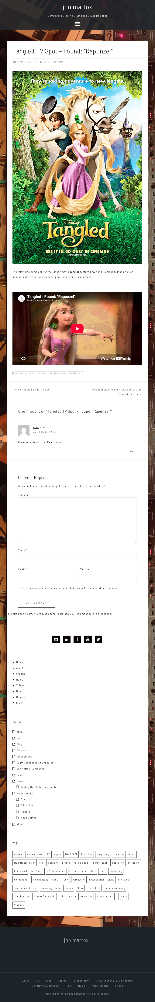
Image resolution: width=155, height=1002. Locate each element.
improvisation (100, 862)
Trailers (25, 811)
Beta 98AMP (71, 854)
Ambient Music (35, 854)
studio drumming (68, 896)
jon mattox (77, 6)
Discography (24, 756)
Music (60, 61)
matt (36, 427)
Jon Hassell (20, 871)
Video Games (28, 817)
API (48, 854)
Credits (20, 673)
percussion (78, 879)
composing (19, 373)
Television (26, 805)
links (19, 775)
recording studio (51, 888)
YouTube (19, 904)
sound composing (114, 888)
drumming (119, 854)
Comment (25, 494)
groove (66, 862)
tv (82, 373)
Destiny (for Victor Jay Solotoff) (39, 787)
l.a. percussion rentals (82, 871)
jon (44, 61)
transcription (104, 896)
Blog (19, 691)
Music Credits (25, 793)
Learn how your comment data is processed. (84, 613)
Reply (133, 451)
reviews (68, 888)
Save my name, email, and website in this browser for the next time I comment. (70, 588)
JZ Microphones (56, 871)
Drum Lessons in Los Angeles (35, 762)
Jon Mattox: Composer (30, 768)
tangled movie (57, 373)
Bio (19, 738)
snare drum (93, 888)
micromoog (115, 871)
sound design (22, 896)
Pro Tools (123, 879)
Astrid (89, 993)
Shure (80, 888)
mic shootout (40, 879)
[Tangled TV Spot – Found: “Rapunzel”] (77, 167)
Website (84, 569)
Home (19, 662)
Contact (21, 697)
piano (111, 879)
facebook (52, 862)
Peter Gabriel (96, 879)
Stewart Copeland (43, 896)
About (19, 668)
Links (102, 871)
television (73, 373)
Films (23, 799)
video (124, 896)
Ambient (18, 854)
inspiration (118, 862)
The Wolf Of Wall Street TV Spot (31, 389)
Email (22, 569)
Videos (20, 685)
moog (55, 879)
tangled (42, 373)
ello (41, 862)
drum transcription (25, 862)
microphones (21, 879)
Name (22, 550)
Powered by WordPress (59, 993)
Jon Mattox (37, 871)
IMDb (19, 702)
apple (57, 854)
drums (132, 854)
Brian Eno (87, 854)
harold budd (81, 862)
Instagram (134, 862)
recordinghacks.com (25, 888)
